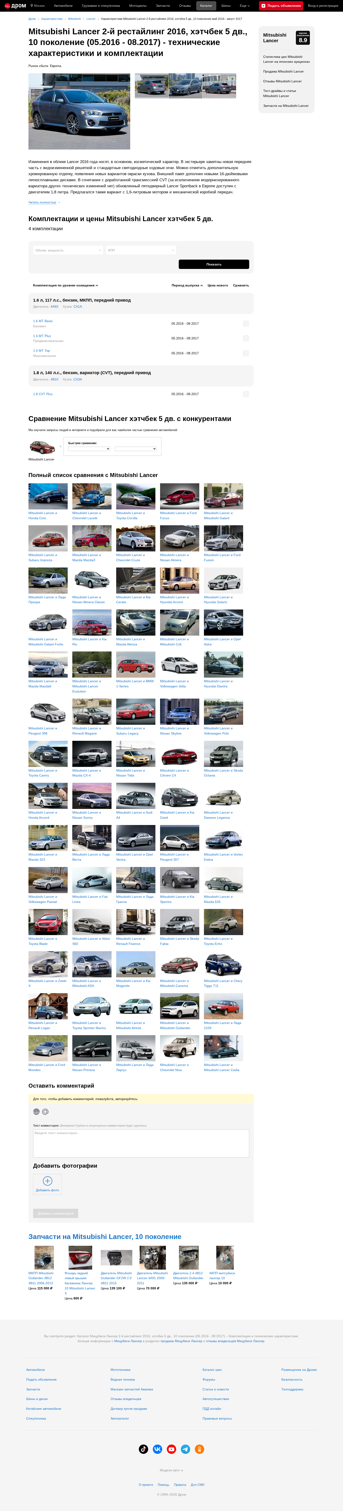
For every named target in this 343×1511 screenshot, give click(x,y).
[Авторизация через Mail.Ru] (45, 1111)
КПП (111, 250)
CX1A (78, 306)
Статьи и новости (216, 1389)
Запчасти (163, 5)
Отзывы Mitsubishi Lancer (282, 81)
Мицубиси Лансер (128, 1341)
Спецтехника (36, 1418)
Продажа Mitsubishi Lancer (283, 71)
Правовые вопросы (217, 1418)
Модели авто (170, 1470)
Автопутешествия (216, 1399)
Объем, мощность (49, 250)
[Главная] (15, 6)
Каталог (206, 5)
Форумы (209, 1379)
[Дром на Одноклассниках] (199, 1449)
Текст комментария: (90, 1125)
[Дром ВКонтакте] (157, 1449)
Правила (180, 1485)
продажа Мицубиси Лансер (181, 1341)
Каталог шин (212, 1370)
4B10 (54, 379)
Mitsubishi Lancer (275, 37)
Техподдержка (292, 1389)
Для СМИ (197, 1485)
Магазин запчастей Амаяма (132, 1389)
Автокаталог (120, 1418)
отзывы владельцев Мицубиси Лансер (235, 1341)
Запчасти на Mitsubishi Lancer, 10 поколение (105, 1236)
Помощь (163, 1485)
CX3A (78, 379)
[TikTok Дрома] (143, 1449)
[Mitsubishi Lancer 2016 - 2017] (79, 111)
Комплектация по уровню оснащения (63, 285)
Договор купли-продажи (129, 1408)
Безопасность (291, 1379)
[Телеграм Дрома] (185, 1449)
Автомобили (63, 5)
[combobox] (68, 250)
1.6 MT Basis (42, 321)
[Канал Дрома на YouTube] (171, 1449)
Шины (226, 5)
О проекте (146, 1485)
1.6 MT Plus (42, 336)
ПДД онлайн (212, 1408)
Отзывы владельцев (126, 1399)
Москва (39, 5)
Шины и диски (37, 1399)
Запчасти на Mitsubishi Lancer (286, 106)
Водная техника (123, 1379)
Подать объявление (41, 1379)
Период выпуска (185, 285)
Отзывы (185, 5)
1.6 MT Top (41, 350)
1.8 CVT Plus (42, 394)
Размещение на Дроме (299, 1370)
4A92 (54, 306)
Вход (323, 5)
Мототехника (120, 1370)
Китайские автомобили (43, 1408)
